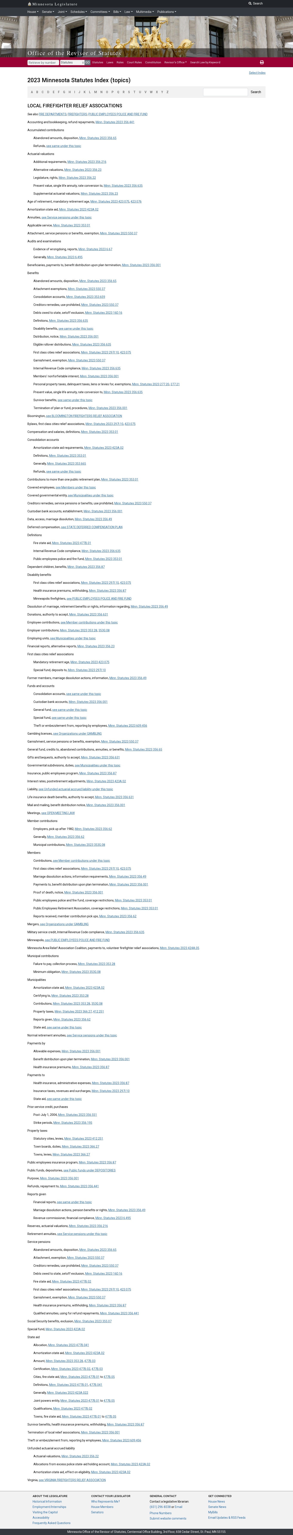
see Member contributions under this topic (89, 622)
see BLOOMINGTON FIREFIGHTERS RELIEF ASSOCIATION (84, 416)
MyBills (213, 1512)
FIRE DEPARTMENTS (52, 114)
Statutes (97, 62)
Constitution (153, 62)
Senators (97, 1512)
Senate (47, 12)
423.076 (136, 201)
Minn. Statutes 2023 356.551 (77, 1114)
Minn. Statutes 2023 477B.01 (71, 543)
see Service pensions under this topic (67, 217)
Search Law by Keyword (205, 62)
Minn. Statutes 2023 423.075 (110, 201)
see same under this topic (63, 146)
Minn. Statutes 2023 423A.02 (78, 209)
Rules (120, 62)
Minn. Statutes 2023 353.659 (85, 297)
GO (87, 62)
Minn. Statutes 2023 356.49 (93, 519)
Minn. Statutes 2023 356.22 (77, 177)
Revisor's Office (174, 62)
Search (256, 92)
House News (216, 1501)
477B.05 (109, 1377)
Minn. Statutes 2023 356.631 (88, 614)
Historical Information (47, 1501)
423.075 (125, 352)
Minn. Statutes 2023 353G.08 (85, 844)
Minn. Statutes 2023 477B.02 (71, 1281)
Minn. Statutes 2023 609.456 (127, 725)
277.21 (175, 384)
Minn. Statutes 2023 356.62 (93, 829)
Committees (99, 12)
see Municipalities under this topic (90, 495)
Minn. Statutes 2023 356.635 (123, 185)
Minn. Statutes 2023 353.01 (71, 225)
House (31, 12)
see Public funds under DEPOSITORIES (89, 1170)
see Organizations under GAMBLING (77, 733)
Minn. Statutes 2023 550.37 (118, 233)
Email (178, 1507)
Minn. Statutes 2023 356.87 (86, 567)
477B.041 (95, 1384)
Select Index (257, 72)
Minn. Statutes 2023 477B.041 (68, 1345)
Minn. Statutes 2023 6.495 (65, 257)
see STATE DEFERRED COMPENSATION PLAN (91, 527)
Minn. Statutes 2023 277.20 (150, 384)
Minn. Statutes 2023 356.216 (87, 162)
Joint (61, 12)
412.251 (98, 1011)
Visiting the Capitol (45, 1512)
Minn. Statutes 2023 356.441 (115, 122)
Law (127, 12)
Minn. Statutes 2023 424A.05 (179, 948)
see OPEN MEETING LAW (58, 813)
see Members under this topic (76, 487)
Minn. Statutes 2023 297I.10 (100, 352)
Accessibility (41, 1517)
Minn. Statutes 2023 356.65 (97, 138)
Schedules (78, 12)
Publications (165, 12)
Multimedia (143, 12)
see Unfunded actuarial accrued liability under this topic (76, 789)
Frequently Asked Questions (52, 1523)
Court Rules (134, 62)
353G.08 (104, 630)
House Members (102, 1507)
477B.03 (89, 1361)
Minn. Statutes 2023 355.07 (93, 1321)
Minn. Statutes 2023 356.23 (82, 169)
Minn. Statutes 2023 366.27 (73, 1011)
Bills (116, 12)
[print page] (262, 62)
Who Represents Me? (105, 1501)
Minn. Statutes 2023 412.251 (83, 1138)
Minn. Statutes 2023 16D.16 (103, 312)
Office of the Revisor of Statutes (74, 53)
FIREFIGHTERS (77, 114)
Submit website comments (168, 1518)
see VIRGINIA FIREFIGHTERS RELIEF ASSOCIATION (72, 1480)
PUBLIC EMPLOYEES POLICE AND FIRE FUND (118, 114)
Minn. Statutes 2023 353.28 (78, 630)
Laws (110, 62)
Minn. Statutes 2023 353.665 (66, 463)
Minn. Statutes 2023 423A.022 (67, 1392)
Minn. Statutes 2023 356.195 (72, 1122)
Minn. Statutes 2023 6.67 (95, 249)
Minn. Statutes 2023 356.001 (141, 265)
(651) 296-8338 (160, 1507)
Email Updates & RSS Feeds (227, 1517)
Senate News (217, 1507)
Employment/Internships (49, 1507)
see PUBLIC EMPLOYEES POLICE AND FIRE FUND (99, 598)
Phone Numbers (161, 1513)
